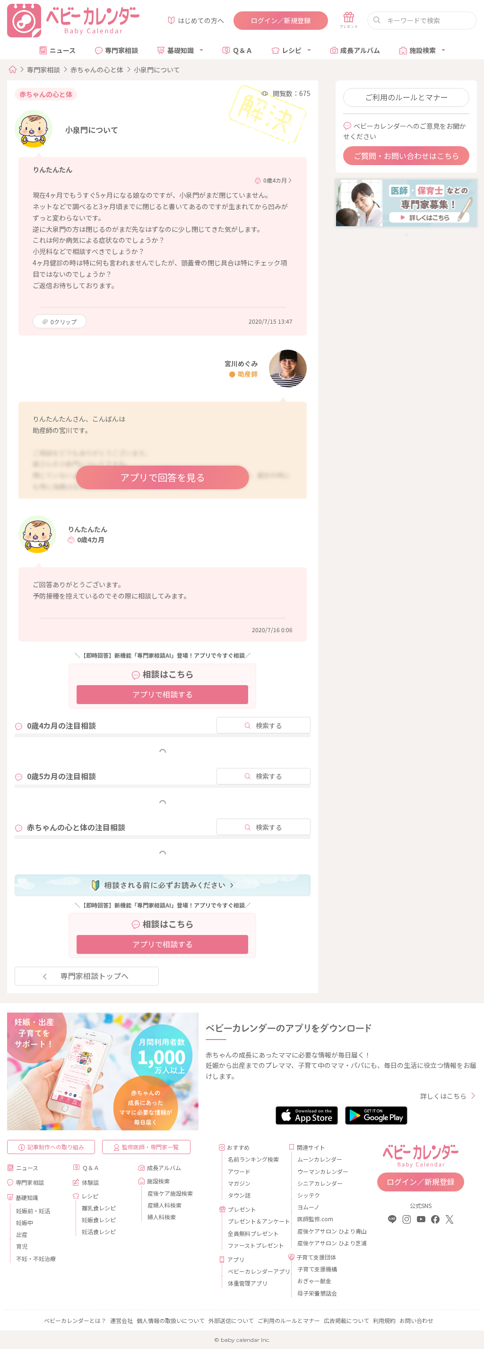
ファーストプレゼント (254, 1245)
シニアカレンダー (320, 1183)
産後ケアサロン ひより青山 (324, 1231)
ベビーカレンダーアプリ (254, 1271)
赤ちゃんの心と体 (96, 69)
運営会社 (121, 1320)
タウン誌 (239, 1195)
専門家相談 (121, 50)
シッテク (308, 1195)
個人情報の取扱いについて (171, 1320)
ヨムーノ (308, 1207)
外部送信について (231, 1320)
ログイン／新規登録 (281, 20)
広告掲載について (346, 1320)
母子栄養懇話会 (317, 1293)
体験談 (90, 1182)
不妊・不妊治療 (36, 1258)
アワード (239, 1171)
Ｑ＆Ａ (242, 50)
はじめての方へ (201, 20)
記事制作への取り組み (55, 1147)
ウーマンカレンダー (322, 1171)
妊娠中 (24, 1222)
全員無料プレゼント (253, 1233)
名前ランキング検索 (253, 1159)
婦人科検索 (161, 1217)
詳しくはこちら (443, 1096)
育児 (21, 1246)
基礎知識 (180, 50)
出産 (21, 1234)
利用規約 (384, 1320)
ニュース (63, 50)
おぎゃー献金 (314, 1281)
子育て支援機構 (317, 1269)
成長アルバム (360, 50)
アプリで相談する (162, 694)
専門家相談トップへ (94, 975)
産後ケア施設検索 (170, 1193)
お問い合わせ (416, 1320)
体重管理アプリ (248, 1283)
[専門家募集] (406, 202)
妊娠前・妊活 (33, 1211)
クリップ (64, 321)
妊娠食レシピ (99, 1220)
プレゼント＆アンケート (254, 1221)
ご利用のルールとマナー (406, 97)
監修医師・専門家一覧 (150, 1147)
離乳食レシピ (99, 1208)
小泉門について (157, 69)
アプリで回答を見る (162, 477)
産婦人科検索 (164, 1205)
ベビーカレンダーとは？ (75, 1320)
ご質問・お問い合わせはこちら (406, 155)
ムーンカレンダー (319, 1159)
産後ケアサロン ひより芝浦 (324, 1243)
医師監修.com (315, 1219)
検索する (269, 725)
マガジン (239, 1183)
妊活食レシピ (99, 1231)
